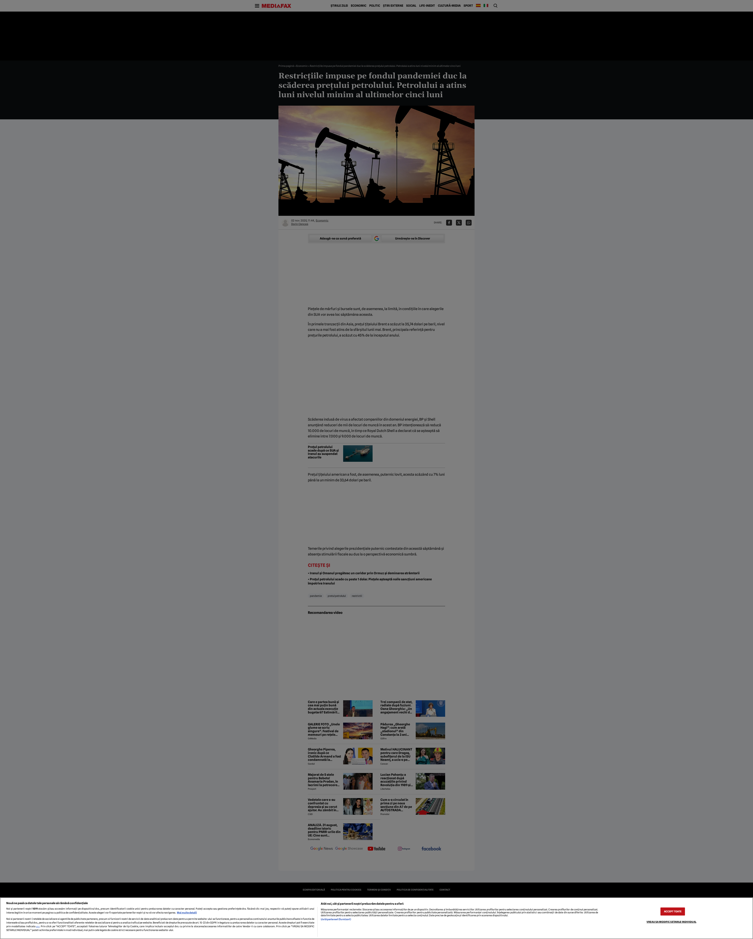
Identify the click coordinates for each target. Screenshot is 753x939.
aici (38, 926)
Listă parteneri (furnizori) (336, 919)
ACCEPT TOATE (673, 911)
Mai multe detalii (187, 912)
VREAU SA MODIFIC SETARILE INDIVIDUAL (671, 921)
